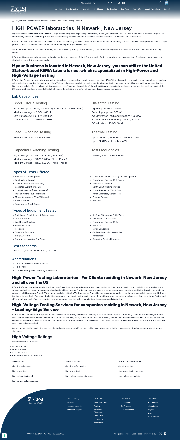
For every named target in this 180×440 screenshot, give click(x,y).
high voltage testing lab (22, 376)
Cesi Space (98, 9)
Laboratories (153, 406)
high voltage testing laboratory (79, 376)
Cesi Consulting (72, 9)
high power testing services (130, 371)
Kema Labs (86, 9)
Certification (98, 416)
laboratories (60, 28)
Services (70, 402)
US (59, 20)
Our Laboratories (127, 410)
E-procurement (98, 3)
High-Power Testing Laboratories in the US (36, 20)
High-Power (138, 70)
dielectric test (18, 361)
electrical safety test (21, 366)
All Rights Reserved (121, 434)
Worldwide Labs (100, 402)
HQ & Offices (153, 402)
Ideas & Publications (152, 9)
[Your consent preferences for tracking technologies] (4, 435)
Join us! (167, 9)
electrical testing (125, 366)
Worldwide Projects (74, 410)
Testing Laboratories (58, 277)
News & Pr (137, 9)
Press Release (153, 417)
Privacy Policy (150, 434)
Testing (97, 406)
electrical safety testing (75, 366)
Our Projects (126, 402)
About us (58, 9)
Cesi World (125, 9)
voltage (23, 115)
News (150, 413)
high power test (19, 371)
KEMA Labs (98, 398)
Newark (91, 28)
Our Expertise (112, 9)
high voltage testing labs (129, 376)
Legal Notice (137, 434)
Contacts (111, 3)
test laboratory (19, 296)
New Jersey (68, 20)
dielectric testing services (129, 361)
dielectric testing (72, 361)
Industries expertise (75, 406)
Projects (151, 410)
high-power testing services (25, 381)
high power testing (73, 371)
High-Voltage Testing (33, 75)
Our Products (126, 406)
